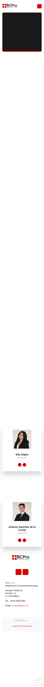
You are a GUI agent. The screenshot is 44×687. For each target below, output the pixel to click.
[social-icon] (19, 465)
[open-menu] (39, 6)
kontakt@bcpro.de (20, 605)
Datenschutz (27, 626)
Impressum (17, 626)
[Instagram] (25, 572)
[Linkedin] (18, 572)
